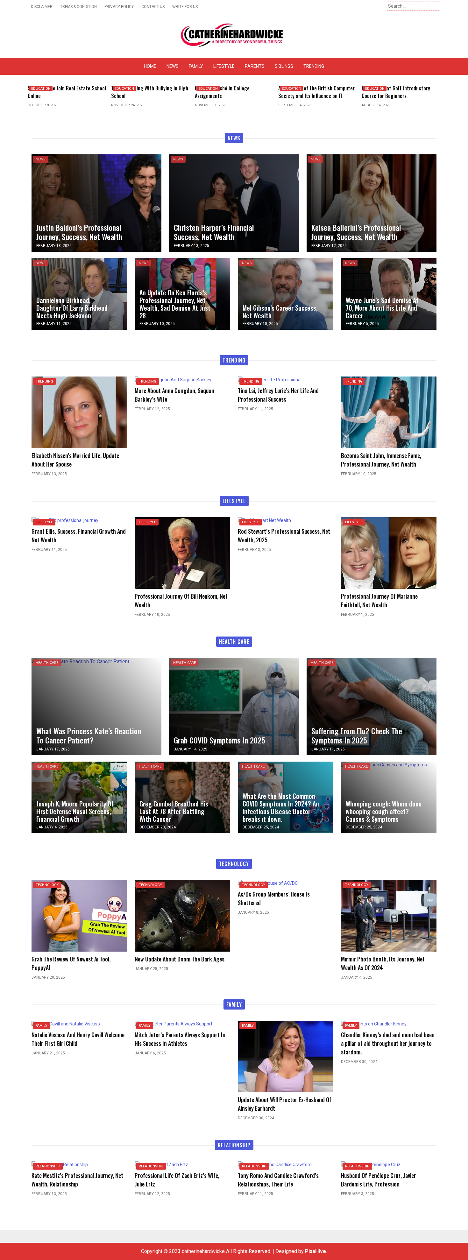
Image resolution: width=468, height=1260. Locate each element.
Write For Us (185, 6)
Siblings (284, 66)
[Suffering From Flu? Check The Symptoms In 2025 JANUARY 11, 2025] (371, 706)
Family (196, 66)
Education (41, 89)
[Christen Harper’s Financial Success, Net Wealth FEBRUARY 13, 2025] (234, 203)
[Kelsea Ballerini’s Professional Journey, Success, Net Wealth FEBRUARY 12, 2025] (371, 203)
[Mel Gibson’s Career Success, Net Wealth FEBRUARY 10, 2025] (285, 293)
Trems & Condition (78, 6)
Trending (313, 66)
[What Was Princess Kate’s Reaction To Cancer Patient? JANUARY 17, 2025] (80, 661)
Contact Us (153, 6)
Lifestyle (224, 66)
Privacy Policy (119, 6)
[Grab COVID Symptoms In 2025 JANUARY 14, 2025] (234, 706)
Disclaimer (42, 6)
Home (150, 66)
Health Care (47, 663)
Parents (255, 66)
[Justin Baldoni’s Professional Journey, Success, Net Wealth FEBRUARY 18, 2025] (96, 203)
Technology (47, 885)
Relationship (48, 1166)
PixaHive (315, 1251)
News (173, 66)
